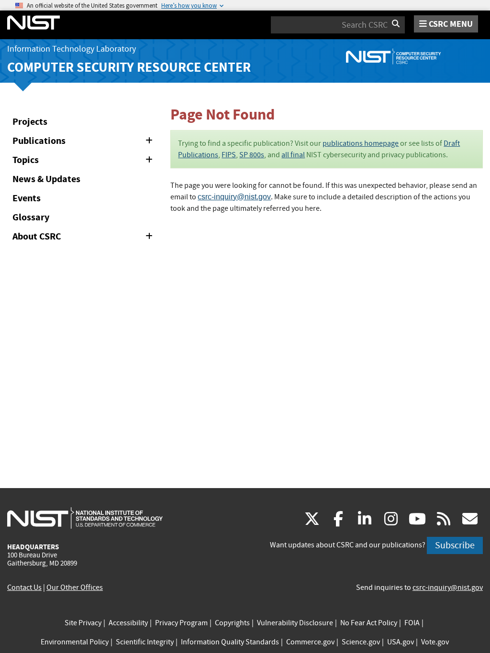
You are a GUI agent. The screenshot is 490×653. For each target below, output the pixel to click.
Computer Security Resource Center (129, 67)
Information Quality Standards (230, 642)
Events (26, 198)
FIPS (229, 155)
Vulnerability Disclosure (295, 623)
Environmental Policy (75, 642)
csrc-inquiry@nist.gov (234, 197)
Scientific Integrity (145, 642)
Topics (84, 161)
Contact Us (24, 587)
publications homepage (361, 143)
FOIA (412, 623)
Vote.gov (435, 642)
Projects (29, 121)
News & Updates (46, 179)
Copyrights (232, 623)
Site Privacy (83, 623)
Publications (84, 142)
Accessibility (128, 623)
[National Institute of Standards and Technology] (85, 517)
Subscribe (455, 545)
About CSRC (84, 238)
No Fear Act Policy (368, 623)
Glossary (30, 217)
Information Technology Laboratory (71, 49)
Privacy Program (181, 623)
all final (293, 155)
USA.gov (400, 642)
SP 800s (251, 155)
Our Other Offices (74, 587)
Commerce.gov (310, 642)
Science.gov (361, 642)
